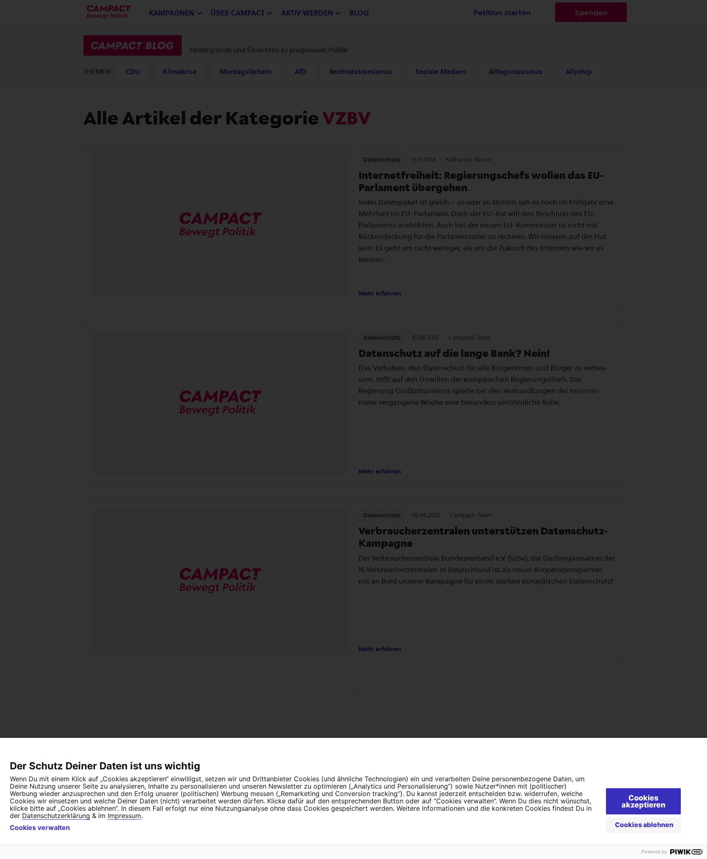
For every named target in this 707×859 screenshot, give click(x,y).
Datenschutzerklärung (56, 816)
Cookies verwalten (40, 827)
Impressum (124, 816)
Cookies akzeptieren (643, 801)
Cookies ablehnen (644, 825)
